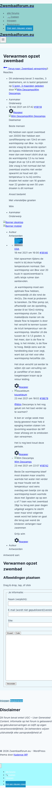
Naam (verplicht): (17, 599)
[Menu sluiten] (1, 766)
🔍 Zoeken (13, 17)
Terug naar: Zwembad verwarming (27, 68)
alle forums (13, 13)
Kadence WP (21, 754)
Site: (10, 620)
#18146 (44, 252)
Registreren (13, 24)
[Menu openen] (3, 40)
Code (18, 633)
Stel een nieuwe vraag (19, 28)
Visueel (10, 633)
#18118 (38, 107)
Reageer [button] (18, 112)
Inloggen (11, 20)
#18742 (44, 465)
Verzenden (11, 684)
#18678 (44, 398)
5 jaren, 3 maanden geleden (28, 86)
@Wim (17, 404)
